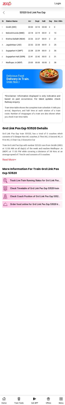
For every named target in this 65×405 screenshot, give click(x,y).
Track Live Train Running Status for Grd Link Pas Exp (36, 180)
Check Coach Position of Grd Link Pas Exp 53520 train (36, 196)
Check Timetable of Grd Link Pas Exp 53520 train (34, 188)
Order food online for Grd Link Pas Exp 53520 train (35, 204)
